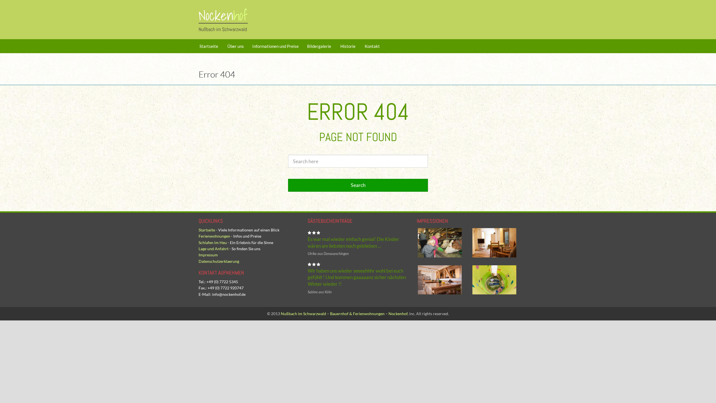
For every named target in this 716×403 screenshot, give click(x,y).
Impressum (208, 254)
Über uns (235, 46)
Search (358, 185)
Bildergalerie (319, 46)
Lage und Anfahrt (214, 248)
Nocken (223, 15)
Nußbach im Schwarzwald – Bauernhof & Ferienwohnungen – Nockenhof (344, 313)
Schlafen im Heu (213, 242)
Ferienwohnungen (214, 236)
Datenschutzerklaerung (219, 261)
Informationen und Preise (275, 46)
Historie (347, 46)
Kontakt (372, 46)
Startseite (208, 46)
